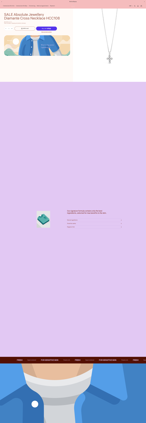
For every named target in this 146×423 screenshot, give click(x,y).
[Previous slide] (1, 1)
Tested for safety (71, 223)
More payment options (46, 32)
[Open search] (134, 6)
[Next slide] (144, 1)
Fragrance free (71, 227)
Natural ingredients (72, 220)
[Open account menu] (138, 6)
